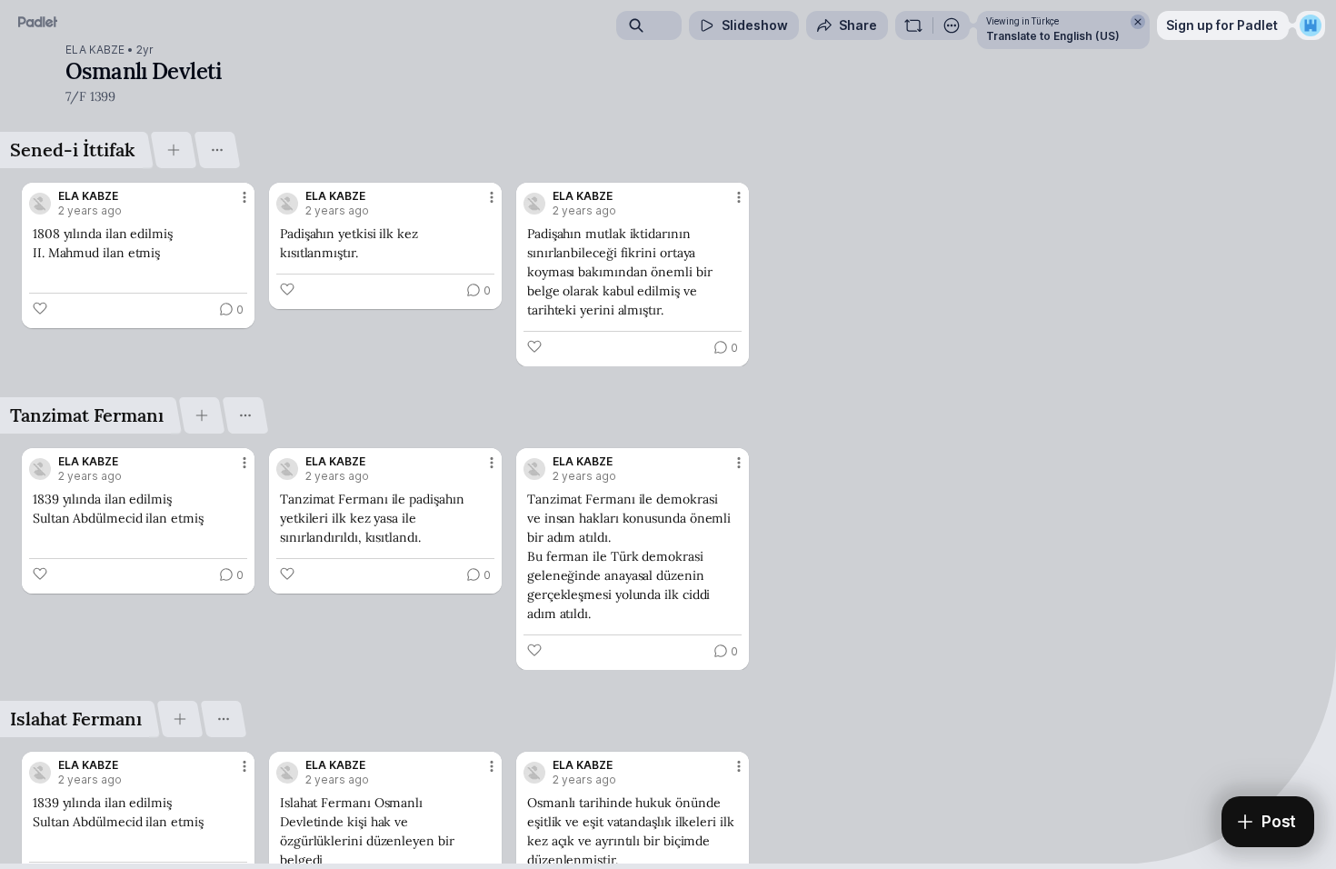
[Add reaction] (40, 308)
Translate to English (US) (1053, 36)
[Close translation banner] (1138, 22)
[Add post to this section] (173, 150)
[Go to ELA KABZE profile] (40, 204)
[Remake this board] (913, 25)
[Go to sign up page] (1310, 25)
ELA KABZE (95, 50)
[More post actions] (244, 197)
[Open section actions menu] (217, 150)
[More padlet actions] (951, 25)
